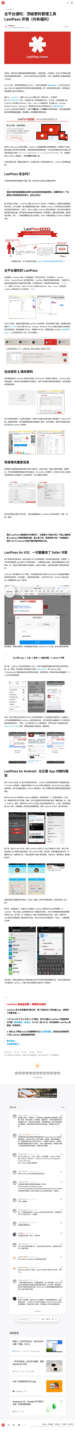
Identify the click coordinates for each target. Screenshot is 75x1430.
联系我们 (51, 1424)
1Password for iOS (11, 726)
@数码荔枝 (46, 1032)
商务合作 (57, 1424)
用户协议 (70, 1424)
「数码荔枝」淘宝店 (21, 1022)
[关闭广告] (56, 1089)
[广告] (37, 1093)
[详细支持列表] (57, 106)
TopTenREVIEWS (12, 100)
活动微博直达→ (13, 1044)
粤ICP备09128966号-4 (59, 1426)
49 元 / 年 (12, 327)
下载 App (44, 1424)
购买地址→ (11, 1041)
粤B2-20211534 (69, 1426)
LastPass (14, 97)
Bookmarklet (41, 669)
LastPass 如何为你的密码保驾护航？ (50, 261)
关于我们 (64, 1424)
